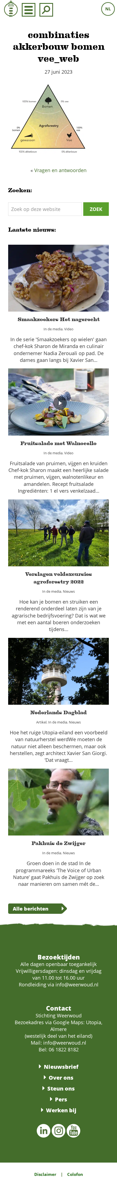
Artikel (35, 677)
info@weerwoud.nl (64, 1042)
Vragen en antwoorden (60, 170)
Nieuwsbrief (61, 1066)
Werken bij (61, 1110)
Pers (61, 1099)
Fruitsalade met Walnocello (58, 398)
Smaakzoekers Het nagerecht (59, 274)
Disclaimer (45, 1174)
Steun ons (61, 1088)
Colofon (75, 1174)
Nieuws (73, 542)
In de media (51, 284)
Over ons (61, 1077)
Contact (58, 1008)
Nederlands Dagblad (58, 667)
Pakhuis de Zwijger (58, 798)
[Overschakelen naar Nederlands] (108, 9)
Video (73, 284)
